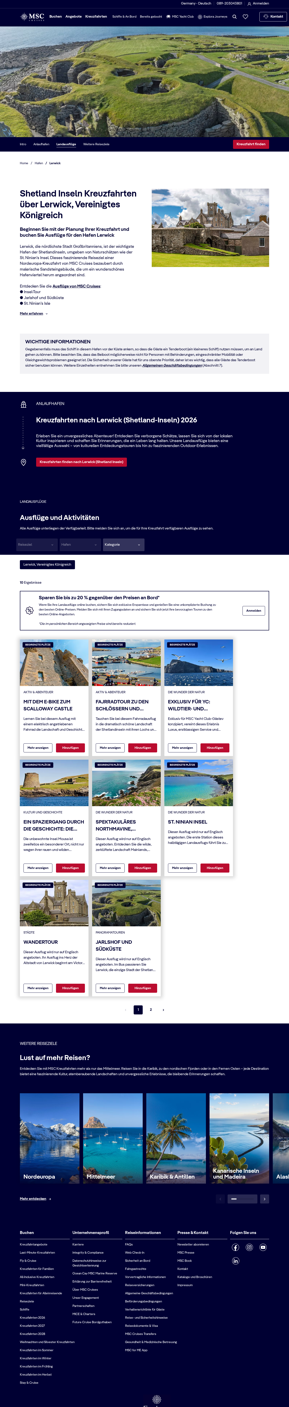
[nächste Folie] (264, 1198)
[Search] (234, 16)
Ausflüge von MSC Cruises (76, 286)
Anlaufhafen (41, 144)
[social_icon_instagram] (249, 1247)
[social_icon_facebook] (235, 1247)
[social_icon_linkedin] (235, 1260)
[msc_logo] (32, 16)
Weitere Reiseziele (96, 144)
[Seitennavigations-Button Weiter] (163, 1009)
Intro (23, 144)
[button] (123, 544)
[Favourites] (245, 16)
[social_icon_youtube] (263, 1247)
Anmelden (253, 610)
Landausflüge (66, 144)
